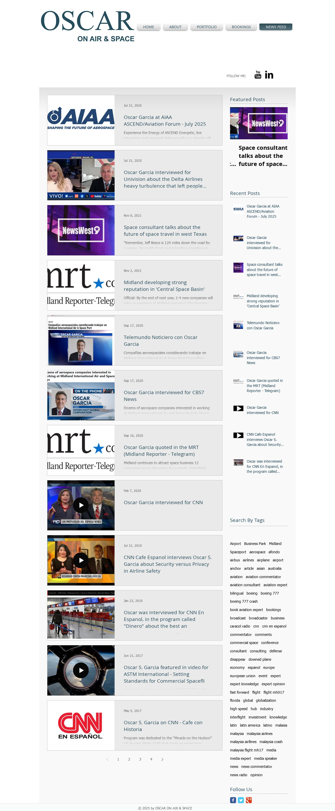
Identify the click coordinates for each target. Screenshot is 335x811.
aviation (236, 577)
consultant (238, 651)
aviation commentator (263, 577)
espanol (254, 668)
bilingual (236, 593)
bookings (273, 610)
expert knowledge (244, 684)
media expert (240, 759)
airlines (248, 560)
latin (233, 725)
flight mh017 (274, 692)
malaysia (237, 734)
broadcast (238, 618)
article (249, 569)
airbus (235, 560)
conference (269, 643)
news (234, 767)
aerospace (257, 552)
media (271, 750)
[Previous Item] (238, 123)
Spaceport (238, 552)
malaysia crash (271, 742)
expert (276, 676)
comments (263, 635)
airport (278, 560)
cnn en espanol (274, 626)
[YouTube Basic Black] (258, 75)
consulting (258, 651)
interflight (237, 717)
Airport (235, 544)
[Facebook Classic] (233, 800)
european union (242, 676)
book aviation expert (246, 610)
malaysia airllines (243, 742)
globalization (266, 701)
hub (254, 709)
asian (261, 569)
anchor (235, 569)
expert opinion (273, 684)
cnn (256, 626)
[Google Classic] (249, 800)
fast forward (239, 692)
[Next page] (162, 759)
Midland (275, 544)
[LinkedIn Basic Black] (269, 75)
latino (267, 725)
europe (269, 668)
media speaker (265, 759)
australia (274, 569)
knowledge (278, 717)
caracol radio (240, 626)
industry (266, 709)
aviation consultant (245, 585)
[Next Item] (279, 123)
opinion (256, 775)
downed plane (260, 660)
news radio (238, 775)
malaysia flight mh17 (246, 750)
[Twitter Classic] (241, 800)
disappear (237, 660)
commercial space (244, 643)
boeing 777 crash (244, 601)
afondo (274, 552)
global (248, 701)
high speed (239, 709)
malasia (281, 725)
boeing (252, 593)
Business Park (255, 544)
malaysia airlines (259, 734)
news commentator (256, 767)
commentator (241, 635)
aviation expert (275, 585)
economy (237, 668)
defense (276, 651)
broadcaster (258, 618)
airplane (263, 560)
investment (257, 717)
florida (235, 701)
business (277, 618)
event (263, 676)
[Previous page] (107, 759)
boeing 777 (270, 593)
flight (256, 692)
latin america (250, 725)
